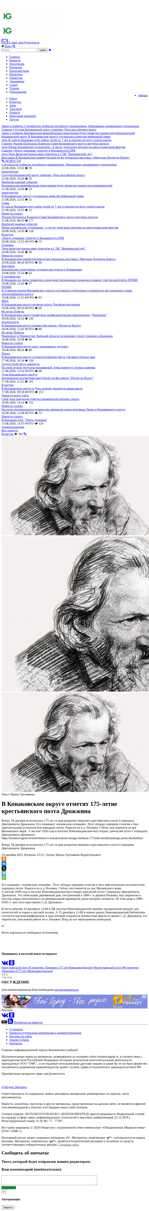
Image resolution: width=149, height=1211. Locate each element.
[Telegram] (4, 873)
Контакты (15, 1043)
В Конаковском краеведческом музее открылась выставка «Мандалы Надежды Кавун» (59, 259)
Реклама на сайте (20, 1036)
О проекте (16, 1029)
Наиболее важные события (19, 182)
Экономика (16, 81)
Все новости (10, 430)
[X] (4, 868)
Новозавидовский (81, 967)
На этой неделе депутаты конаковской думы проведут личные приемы (48, 367)
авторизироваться (66, 989)
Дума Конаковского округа (19, 374)
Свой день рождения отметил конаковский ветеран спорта (40, 399)
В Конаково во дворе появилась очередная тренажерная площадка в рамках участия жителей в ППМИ (70, 280)
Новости (15, 60)
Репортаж (15, 67)
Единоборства (11, 276)
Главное (14, 57)
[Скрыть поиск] (50, 50)
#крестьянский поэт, (15, 967)
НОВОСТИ (12, 161)
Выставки (8, 266)
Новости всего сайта (15, 395)
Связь (5, 203)
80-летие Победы (13, 311)
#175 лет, (21, 971)
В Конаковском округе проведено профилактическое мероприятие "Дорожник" (54, 315)
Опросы (14, 112)
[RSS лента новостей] (10, 1022)
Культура (15, 102)
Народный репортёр (22, 116)
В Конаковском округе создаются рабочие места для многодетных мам (48, 357)
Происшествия (19, 71)
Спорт (13, 84)
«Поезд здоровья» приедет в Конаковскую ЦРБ (33, 238)
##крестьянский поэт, (107, 967)
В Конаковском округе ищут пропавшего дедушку (35, 346)
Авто (12, 105)
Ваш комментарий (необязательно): (32, 1169)
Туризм (14, 88)
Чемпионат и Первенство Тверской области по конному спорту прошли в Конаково (57, 336)
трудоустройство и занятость (21, 364)
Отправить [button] (9, 1187)
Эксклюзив (16, 64)
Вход (8, 46)
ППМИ (6, 287)
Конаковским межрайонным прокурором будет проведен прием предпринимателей (57, 185)
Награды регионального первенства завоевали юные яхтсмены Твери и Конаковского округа (63, 409)
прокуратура (10, 171)
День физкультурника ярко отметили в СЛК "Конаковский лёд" (44, 248)
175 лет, (63, 967)
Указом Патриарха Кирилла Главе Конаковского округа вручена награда (50, 217)
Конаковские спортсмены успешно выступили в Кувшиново (42, 269)
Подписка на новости (28, 1022)
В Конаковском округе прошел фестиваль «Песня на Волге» (41, 325)
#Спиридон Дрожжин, (43, 967)
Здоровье (8, 245)
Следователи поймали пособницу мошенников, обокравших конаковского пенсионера (59, 164)
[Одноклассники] (4, 859)
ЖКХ (5, 301)
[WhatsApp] (4, 877)
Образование (18, 91)
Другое (14, 119)
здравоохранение (13, 427)
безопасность (10, 322)
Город (13, 98)
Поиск (6, 353)
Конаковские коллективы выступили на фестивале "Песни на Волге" (48, 378)
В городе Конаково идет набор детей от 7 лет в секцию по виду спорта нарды (53, 206)
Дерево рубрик (19, 1039)
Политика (16, 74)
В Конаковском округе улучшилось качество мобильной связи (43, 196)
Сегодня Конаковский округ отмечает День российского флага (43, 175)
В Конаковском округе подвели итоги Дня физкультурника (41, 304)
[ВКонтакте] (4, 863)
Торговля (15, 109)
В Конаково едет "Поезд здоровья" (24, 420)
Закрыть (8, 1207)
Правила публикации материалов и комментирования (45, 1033)
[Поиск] (13, 46)
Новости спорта (12, 213)
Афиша (142, 95)
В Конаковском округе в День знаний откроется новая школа (42, 388)
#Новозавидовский (40, 971)
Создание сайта (68, 1144)
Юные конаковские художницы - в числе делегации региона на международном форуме (60, 227)
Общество (16, 78)
